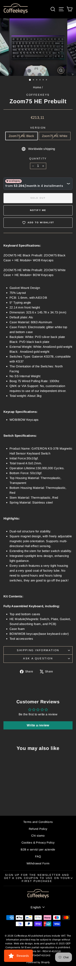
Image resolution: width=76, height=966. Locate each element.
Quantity (38, 158)
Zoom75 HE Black (21, 136)
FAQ (38, 856)
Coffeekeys (38, 94)
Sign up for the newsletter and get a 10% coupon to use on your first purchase (37, 878)
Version (38, 127)
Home (37, 87)
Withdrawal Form (38, 863)
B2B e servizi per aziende (38, 849)
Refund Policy (38, 828)
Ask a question (38, 658)
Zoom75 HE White (54, 136)
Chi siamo (38, 835)
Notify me (38, 210)
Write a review (38, 725)
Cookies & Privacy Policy (38, 842)
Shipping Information (38, 650)
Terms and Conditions (38, 822)
